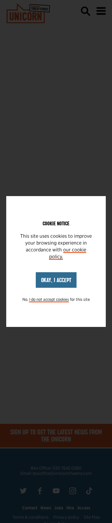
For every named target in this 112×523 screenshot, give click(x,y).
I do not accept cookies (49, 299)
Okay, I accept (56, 280)
